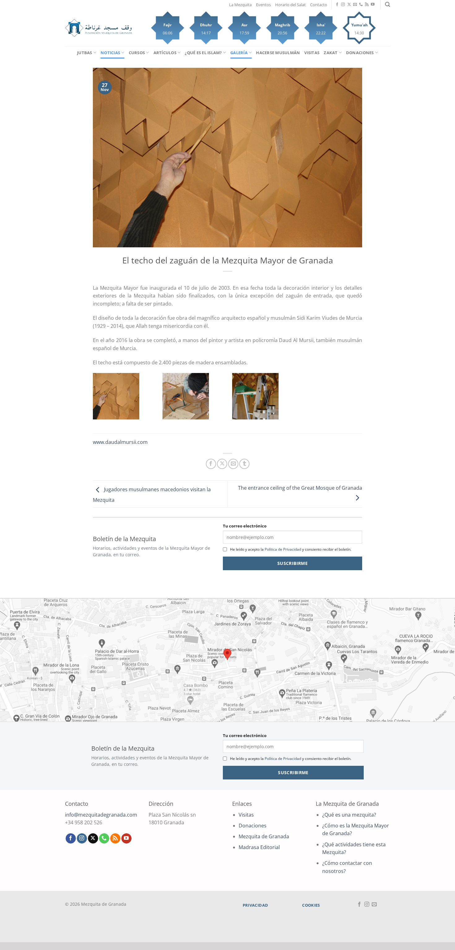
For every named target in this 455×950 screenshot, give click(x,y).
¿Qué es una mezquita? (349, 814)
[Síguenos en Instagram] (343, 4)
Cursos (137, 52)
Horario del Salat (290, 4)
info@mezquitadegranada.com (101, 814)
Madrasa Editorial (259, 847)
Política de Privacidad (283, 549)
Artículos (165, 52)
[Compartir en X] (222, 464)
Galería (239, 52)
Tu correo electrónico (244, 526)
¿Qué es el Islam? (203, 52)
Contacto (318, 4)
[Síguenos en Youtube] (373, 4)
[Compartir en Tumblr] (244, 464)
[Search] (387, 4)
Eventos (263, 4)
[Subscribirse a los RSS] (367, 4)
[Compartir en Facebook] (211, 464)
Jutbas (84, 52)
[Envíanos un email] (355, 4)
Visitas (311, 52)
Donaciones (360, 52)
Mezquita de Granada (264, 836)
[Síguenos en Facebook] (337, 4)
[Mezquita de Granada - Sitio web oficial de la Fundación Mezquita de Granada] (98, 28)
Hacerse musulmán (278, 52)
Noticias (110, 52)
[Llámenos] (361, 4)
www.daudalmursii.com (120, 442)
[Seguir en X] (349, 4)
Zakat (330, 52)
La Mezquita (240, 4)
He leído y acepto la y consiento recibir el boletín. (290, 549)
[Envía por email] (233, 464)
